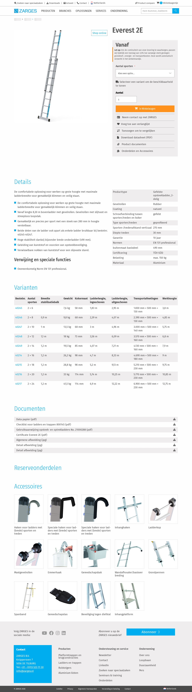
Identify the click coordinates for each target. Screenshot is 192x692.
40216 (18, 374)
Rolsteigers (64, 667)
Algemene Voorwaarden (87, 689)
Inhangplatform (124, 614)
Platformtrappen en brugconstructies (69, 656)
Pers (141, 670)
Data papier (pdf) (26, 419)
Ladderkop (154, 527)
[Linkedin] (64, 633)
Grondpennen (156, 572)
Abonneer (149, 632)
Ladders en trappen (69, 662)
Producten (64, 648)
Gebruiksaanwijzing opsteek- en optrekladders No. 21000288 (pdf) (54, 429)
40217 (18, 383)
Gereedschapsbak (91, 572)
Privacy (70, 689)
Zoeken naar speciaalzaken (30, 3)
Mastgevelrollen (23, 572)
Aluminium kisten (68, 672)
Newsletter (105, 655)
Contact (83, 3)
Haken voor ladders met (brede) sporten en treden (28, 530)
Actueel (69, 3)
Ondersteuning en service (113, 648)
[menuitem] (48, 10)
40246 (18, 317)
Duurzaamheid (147, 665)
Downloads (54, 3)
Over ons (144, 655)
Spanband (20, 614)
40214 (18, 355)
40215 (18, 364)
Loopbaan (145, 660)
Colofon (59, 689)
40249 (18, 345)
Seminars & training (110, 675)
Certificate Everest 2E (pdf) (31, 434)
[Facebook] (51, 633)
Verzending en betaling (111, 689)
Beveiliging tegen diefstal (96, 614)
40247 (18, 326)
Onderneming (147, 648)
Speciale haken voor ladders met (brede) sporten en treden (62, 530)
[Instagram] (58, 633)
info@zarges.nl (25, 671)
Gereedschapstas (57, 614)
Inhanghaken (122, 527)
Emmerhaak (54, 572)
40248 (18, 336)
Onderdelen (105, 680)
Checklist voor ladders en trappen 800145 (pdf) (43, 424)
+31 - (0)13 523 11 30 (32, 667)
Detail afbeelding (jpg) (29, 445)
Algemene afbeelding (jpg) (31, 440)
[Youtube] (44, 633)
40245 (18, 308)
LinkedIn (104, 665)
